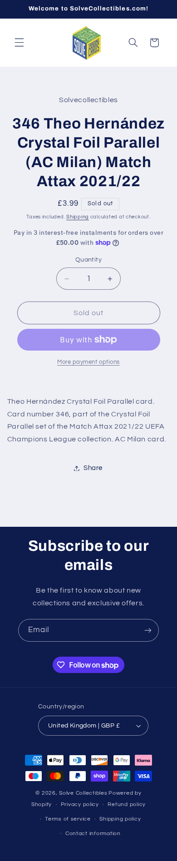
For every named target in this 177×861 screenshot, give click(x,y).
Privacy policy (80, 804)
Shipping (77, 216)
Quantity (88, 260)
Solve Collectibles (83, 793)
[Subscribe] (148, 630)
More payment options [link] (88, 362)
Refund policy (127, 804)
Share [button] (93, 468)
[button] (19, 42)
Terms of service (68, 818)
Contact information (93, 833)
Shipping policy (120, 818)
